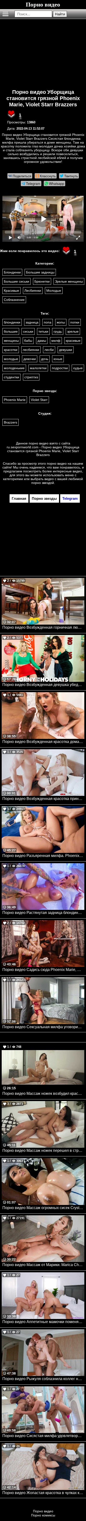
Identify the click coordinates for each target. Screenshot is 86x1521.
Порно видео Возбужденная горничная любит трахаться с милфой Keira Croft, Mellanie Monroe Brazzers (43, 627)
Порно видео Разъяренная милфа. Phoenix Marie (43, 856)
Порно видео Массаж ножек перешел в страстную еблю (43, 1150)
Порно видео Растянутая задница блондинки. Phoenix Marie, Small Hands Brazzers (43, 913)
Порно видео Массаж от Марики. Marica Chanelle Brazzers (43, 1265)
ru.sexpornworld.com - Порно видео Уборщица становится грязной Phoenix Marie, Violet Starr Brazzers (43, 451)
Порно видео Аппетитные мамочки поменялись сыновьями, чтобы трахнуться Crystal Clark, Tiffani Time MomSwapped (43, 1322)
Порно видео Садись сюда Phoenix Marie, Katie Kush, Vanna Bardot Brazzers (43, 970)
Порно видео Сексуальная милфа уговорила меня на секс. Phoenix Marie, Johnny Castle (43, 1027)
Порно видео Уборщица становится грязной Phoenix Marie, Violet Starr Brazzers (43, 98)
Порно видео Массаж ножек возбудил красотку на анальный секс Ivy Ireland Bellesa (43, 1093)
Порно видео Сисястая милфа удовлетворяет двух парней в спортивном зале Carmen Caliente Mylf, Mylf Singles (43, 1436)
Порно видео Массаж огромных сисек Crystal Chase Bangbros (43, 1208)
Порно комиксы (43, 1515)
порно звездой (42, 483)
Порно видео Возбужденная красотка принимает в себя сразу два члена (43, 799)
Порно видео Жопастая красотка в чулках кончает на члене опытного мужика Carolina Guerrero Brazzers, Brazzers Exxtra (43, 1493)
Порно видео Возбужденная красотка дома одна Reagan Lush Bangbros (43, 742)
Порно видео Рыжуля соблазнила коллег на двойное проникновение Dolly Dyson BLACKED (43, 1379)
